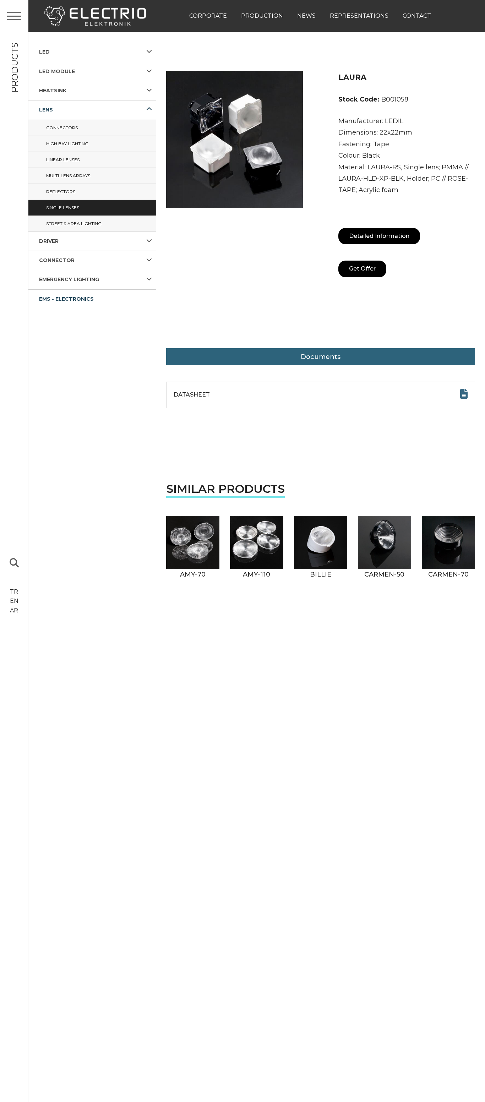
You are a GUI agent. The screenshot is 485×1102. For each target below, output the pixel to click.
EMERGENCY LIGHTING (69, 279)
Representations (359, 15)
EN (14, 601)
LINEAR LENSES (63, 159)
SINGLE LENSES (62, 207)
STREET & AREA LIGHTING (74, 223)
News (306, 15)
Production (262, 15)
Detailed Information (379, 236)
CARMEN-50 (384, 574)
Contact (417, 15)
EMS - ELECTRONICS (66, 298)
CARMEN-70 (448, 574)
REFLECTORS (60, 191)
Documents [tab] (320, 357)
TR (14, 591)
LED (44, 52)
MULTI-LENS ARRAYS (68, 175)
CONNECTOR (57, 260)
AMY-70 (193, 574)
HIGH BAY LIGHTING (67, 143)
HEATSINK (52, 90)
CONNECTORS (62, 127)
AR (14, 610)
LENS (46, 110)
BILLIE (320, 574)
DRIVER (49, 241)
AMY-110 (256, 574)
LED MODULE (57, 71)
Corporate (208, 15)
